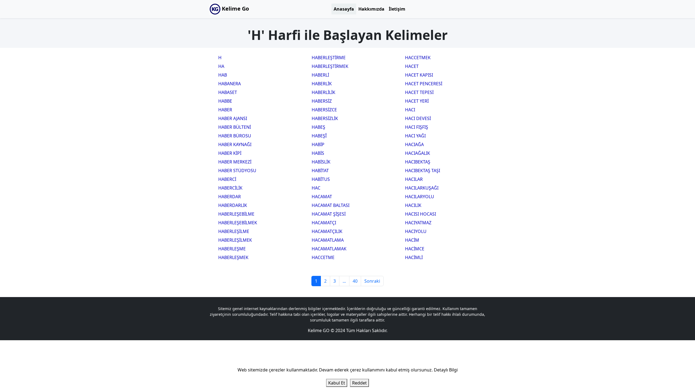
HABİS (318, 153)
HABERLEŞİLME (233, 231)
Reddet (359, 383)
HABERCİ (227, 179)
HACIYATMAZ (418, 223)
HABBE (225, 101)
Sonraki (372, 281)
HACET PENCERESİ (423, 84)
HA (221, 66)
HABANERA (229, 84)
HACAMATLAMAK (329, 249)
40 (355, 281)
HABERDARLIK (232, 205)
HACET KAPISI (419, 75)
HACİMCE (414, 249)
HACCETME (323, 257)
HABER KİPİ (229, 153)
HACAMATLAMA (328, 240)
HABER (225, 110)
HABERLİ (320, 75)
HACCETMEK (418, 58)
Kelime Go (234, 8)
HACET (412, 66)
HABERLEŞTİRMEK (330, 66)
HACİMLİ (414, 257)
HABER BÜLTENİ (234, 127)
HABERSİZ (322, 101)
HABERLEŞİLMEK (235, 240)
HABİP (318, 144)
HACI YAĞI (415, 136)
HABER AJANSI (232, 118)
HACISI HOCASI (420, 214)
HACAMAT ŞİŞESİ (329, 214)
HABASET (227, 92)
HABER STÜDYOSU (237, 171)
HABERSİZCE (324, 110)
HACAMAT (322, 197)
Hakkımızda (371, 9)
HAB (222, 75)
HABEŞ (318, 127)
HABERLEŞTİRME (329, 58)
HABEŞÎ (319, 136)
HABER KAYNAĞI (234, 144)
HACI (410, 110)
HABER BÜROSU (234, 136)
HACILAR (414, 179)
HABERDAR (229, 197)
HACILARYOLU (419, 197)
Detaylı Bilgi (446, 370)
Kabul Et (336, 383)
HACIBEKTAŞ (417, 162)
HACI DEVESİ (418, 118)
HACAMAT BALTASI (330, 205)
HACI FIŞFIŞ (416, 127)
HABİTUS (321, 179)
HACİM (412, 240)
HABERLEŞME (232, 249)
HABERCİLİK (230, 188)
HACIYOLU (416, 231)
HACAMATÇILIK (327, 231)
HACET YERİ (417, 101)
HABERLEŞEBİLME (236, 214)
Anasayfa (344, 9)
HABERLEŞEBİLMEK (237, 223)
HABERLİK (322, 84)
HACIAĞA (414, 144)
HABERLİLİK (323, 92)
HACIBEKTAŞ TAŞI (422, 171)
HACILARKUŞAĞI (421, 188)
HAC (316, 188)
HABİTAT (320, 171)
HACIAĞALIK (417, 153)
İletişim (397, 9)
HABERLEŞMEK (233, 257)
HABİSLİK (321, 162)
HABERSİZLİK (325, 118)
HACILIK (413, 205)
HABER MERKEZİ (234, 162)
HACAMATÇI (324, 223)
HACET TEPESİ (419, 92)
